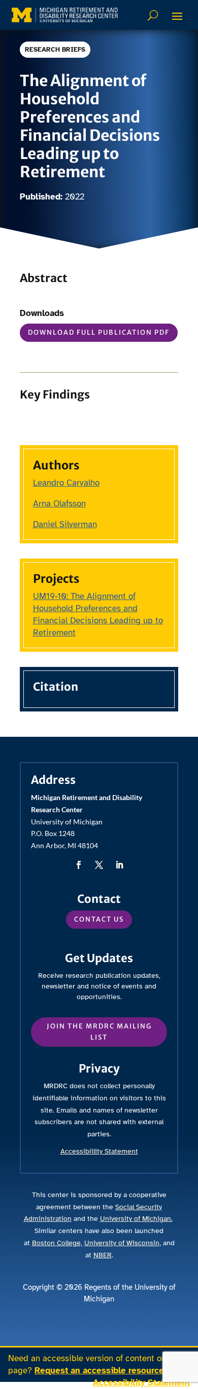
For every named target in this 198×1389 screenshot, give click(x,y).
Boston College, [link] (57, 1243)
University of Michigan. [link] (136, 1218)
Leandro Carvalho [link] (66, 483)
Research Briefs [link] (55, 50)
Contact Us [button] (99, 919)
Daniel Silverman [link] (65, 524)
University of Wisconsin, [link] (122, 1243)
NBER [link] (102, 1255)
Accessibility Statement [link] (141, 1382)
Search (154, 15)
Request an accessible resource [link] (101, 1370)
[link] (65, 14)
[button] (177, 16)
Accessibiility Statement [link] (99, 1151)
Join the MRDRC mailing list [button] (99, 1032)
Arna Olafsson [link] (59, 503)
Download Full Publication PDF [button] (99, 332)
